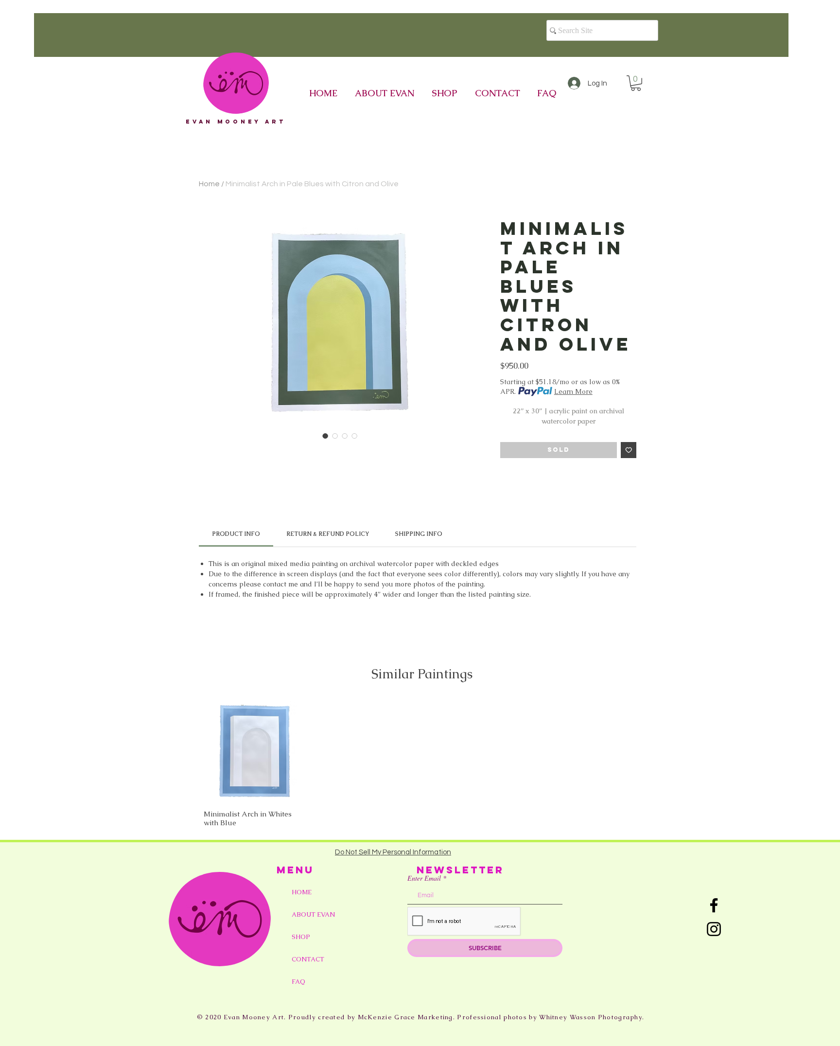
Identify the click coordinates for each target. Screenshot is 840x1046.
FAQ (298, 981)
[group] (422, 763)
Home (209, 184)
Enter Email (424, 878)
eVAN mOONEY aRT (236, 121)
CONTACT (308, 959)
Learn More (573, 391)
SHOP (301, 937)
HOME (302, 892)
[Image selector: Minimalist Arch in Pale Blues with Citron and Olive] (325, 436)
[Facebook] (713, 905)
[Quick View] (255, 751)
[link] (236, 534)
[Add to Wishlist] (629, 450)
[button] (636, 83)
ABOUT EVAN (313, 914)
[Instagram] (713, 929)
